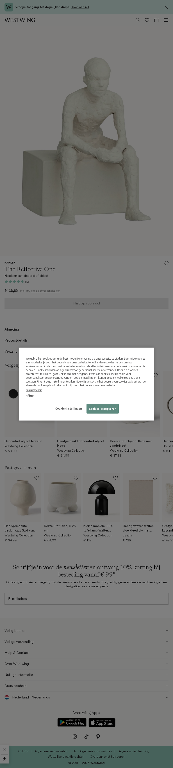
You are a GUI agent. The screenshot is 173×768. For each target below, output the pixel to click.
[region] (86, 384)
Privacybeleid (34, 390)
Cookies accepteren (102, 408)
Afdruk (30, 395)
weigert (132, 381)
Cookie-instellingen (68, 408)
